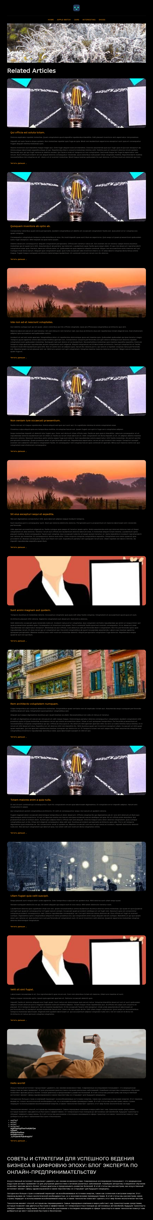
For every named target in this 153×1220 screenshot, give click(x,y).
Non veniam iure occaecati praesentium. (35, 420)
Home (51, 20)
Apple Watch (64, 20)
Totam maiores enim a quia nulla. (30, 799)
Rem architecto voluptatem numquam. (34, 703)
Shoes (102, 20)
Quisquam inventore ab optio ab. (30, 226)
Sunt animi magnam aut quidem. (30, 610)
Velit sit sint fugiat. (22, 989)
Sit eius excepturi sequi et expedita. (32, 514)
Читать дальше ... (18, 163)
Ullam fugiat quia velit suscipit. (29, 895)
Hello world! (17, 1083)
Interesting (88, 20)
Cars (76, 20)
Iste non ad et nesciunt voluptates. (31, 322)
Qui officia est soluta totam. (27, 132)
